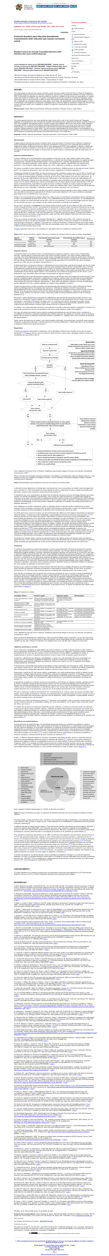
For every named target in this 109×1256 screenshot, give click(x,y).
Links (75, 891)
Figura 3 (27, 586)
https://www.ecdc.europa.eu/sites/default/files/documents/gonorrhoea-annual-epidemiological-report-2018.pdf (47, 925)
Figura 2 (28, 333)
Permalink (77, 72)
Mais (75, 66)
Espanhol (82, 34)
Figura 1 (17, 229)
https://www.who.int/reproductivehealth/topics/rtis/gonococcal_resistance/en (37, 1139)
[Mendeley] (72, 66)
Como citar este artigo (81, 47)
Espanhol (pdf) (78, 37)
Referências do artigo (80, 44)
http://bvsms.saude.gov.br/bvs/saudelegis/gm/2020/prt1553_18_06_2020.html (38, 1082)
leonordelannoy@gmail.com (83, 1215)
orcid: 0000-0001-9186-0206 (35, 66)
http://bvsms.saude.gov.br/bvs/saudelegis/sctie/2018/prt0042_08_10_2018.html (48, 891)
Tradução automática (80, 52)
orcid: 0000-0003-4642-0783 (48, 70)
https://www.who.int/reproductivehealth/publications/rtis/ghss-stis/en (35, 1116)
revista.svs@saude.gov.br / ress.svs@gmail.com (54, 1254)
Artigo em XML (78, 41)
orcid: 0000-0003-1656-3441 (23, 68)
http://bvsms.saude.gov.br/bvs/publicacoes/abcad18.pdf (31, 1070)
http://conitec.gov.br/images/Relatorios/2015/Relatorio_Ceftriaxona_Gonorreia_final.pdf (66, 931)
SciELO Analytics (79, 28)
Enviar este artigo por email (82, 55)
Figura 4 (81, 746)
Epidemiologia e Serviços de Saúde (30, 21)
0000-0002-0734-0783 (46, 1221)
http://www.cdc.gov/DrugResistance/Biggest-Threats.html (31, 1122)
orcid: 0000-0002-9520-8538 (42, 64)
